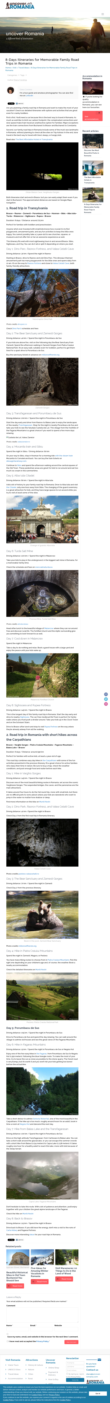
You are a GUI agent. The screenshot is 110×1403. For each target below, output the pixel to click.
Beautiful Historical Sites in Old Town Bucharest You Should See (17, 1276)
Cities (30, 1374)
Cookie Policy (36, 1395)
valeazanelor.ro (24, 442)
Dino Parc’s (17, 328)
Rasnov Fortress (34, 263)
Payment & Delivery (53, 1373)
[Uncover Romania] (19, 5)
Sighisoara (24, 717)
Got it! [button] (98, 1393)
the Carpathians (50, 760)
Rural (30, 1378)
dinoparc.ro (22, 324)
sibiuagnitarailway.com (16, 461)
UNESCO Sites (14, 1369)
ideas (32, 1234)
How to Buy (53, 1379)
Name (9, 1325)
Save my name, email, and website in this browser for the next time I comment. (42, 1337)
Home (8, 68)
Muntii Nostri (44, 802)
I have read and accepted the (29, 1341)
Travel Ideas (23, 68)
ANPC (50, 1384)
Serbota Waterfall (41, 1119)
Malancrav (48, 628)
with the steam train (64, 456)
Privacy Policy (54, 1395)
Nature (31, 1369)
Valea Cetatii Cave (61, 263)
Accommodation (15, 1378)
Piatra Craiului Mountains (58, 960)
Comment (10, 1306)
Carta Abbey (11, 1230)
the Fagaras (41, 1054)
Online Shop (53, 1368)
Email (33, 1325)
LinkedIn (29, 95)
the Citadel (11, 487)
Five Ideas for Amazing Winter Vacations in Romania (39, 1272)
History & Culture (35, 1365)
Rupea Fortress (51, 727)
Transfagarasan (25, 425)
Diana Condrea (20, 80)
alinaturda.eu (23, 624)
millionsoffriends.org (50, 355)
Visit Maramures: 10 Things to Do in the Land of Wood (66, 1271)
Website (58, 1325)
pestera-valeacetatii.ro (29, 874)
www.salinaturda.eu (44, 567)
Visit (14, 68)
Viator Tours (13, 1365)
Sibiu (19, 465)
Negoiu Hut (25, 1124)
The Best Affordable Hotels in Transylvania (34, 139)
